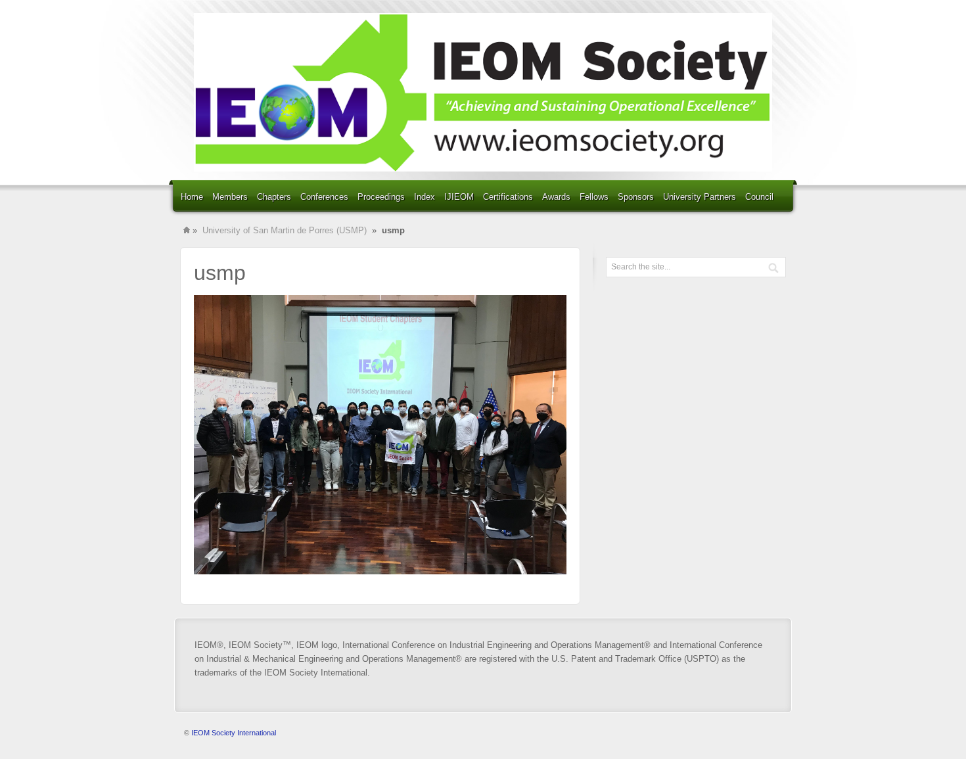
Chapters (274, 197)
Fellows (594, 197)
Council (759, 197)
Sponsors (636, 197)
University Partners (699, 197)
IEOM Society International (233, 733)
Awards (556, 197)
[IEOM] (483, 92)
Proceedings (381, 197)
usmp (220, 273)
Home (192, 197)
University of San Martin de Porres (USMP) (284, 230)
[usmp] (380, 571)
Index (424, 197)
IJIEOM (459, 197)
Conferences (324, 197)
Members (230, 197)
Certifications (508, 197)
